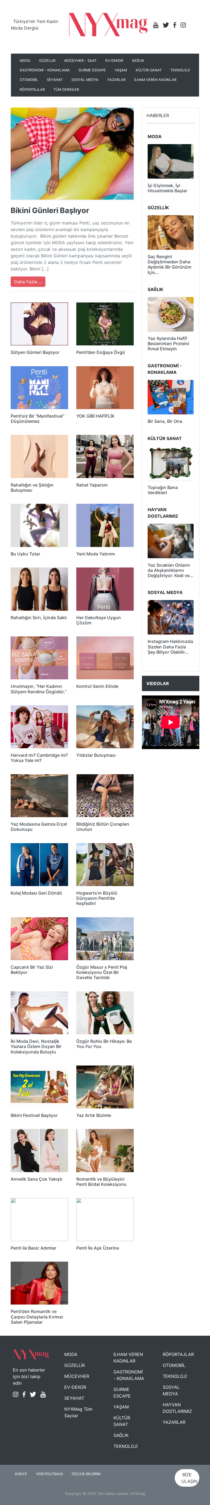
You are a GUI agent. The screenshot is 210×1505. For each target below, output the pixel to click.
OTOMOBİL (29, 80)
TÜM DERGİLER (66, 90)
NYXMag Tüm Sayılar (78, 1412)
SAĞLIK (138, 61)
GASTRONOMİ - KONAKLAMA (45, 70)
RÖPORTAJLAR (32, 90)
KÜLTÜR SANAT (149, 70)
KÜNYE (21, 1474)
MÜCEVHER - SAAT (80, 61)
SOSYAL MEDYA (84, 80)
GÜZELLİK (47, 61)
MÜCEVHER (76, 1376)
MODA (25, 61)
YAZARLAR (116, 80)
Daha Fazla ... (28, 281)
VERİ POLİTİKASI (49, 1474)
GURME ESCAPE (92, 70)
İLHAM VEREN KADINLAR (155, 80)
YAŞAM (121, 70)
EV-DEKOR (114, 61)
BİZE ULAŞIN (189, 1478)
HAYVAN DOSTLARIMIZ (177, 1408)
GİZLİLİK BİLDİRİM (86, 1474)
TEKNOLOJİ (180, 70)
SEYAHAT (55, 80)
